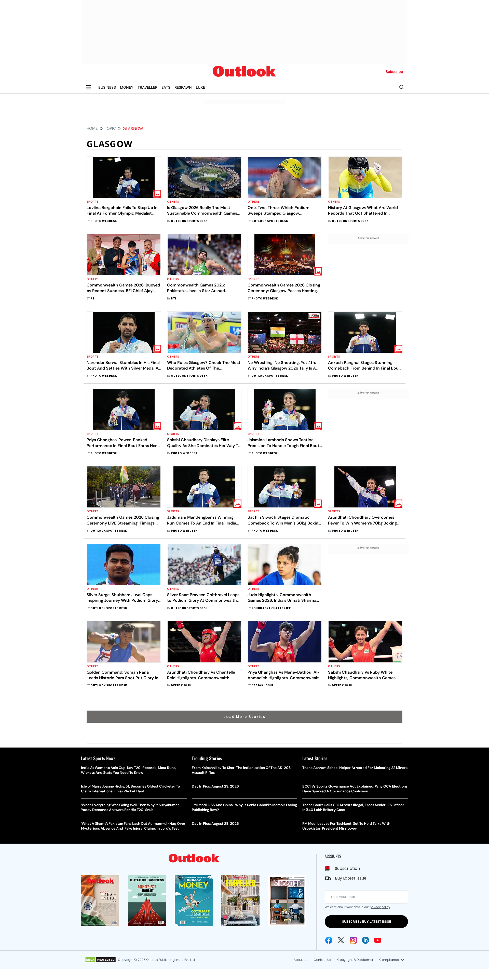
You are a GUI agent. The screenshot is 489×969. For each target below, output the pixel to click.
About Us (300, 960)
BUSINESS (107, 87)
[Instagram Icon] (353, 940)
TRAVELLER (147, 87)
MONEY (126, 87)
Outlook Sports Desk (189, 221)
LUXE (200, 87)
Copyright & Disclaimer (355, 960)
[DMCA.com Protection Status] (100, 960)
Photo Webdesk (103, 221)
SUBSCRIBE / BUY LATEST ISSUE (366, 921)
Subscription (347, 868)
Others (173, 202)
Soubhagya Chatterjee (271, 608)
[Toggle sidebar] (88, 87)
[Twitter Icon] (341, 940)
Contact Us (322, 960)
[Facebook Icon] (329, 940)
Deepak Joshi (182, 685)
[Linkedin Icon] (365, 940)
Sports (93, 202)
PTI (93, 298)
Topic (110, 128)
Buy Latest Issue (350, 878)
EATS (165, 87)
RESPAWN (183, 87)
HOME (92, 128)
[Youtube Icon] (378, 940)
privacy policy (380, 907)
